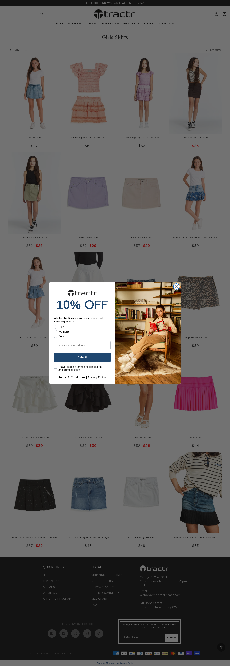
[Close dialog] (176, 286)
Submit (82, 357)
